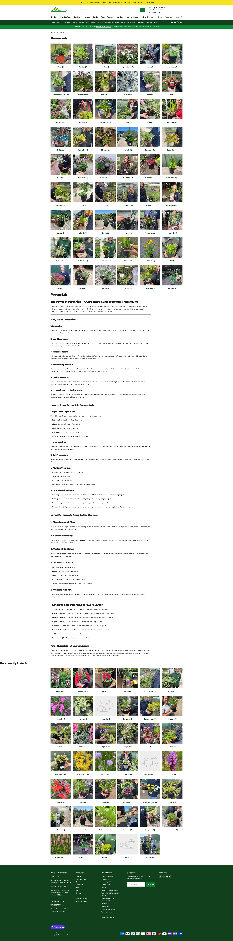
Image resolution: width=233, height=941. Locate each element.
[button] (173, 10)
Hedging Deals (55, 22)
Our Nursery (105, 879)
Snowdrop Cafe (106, 882)
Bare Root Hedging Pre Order (69, 22)
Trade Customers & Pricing (110, 890)
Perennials (86, 17)
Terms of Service (106, 912)
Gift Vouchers (140, 22)
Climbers (116, 22)
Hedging (54, 17)
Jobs (102, 915)
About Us (168, 17)
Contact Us (178, 17)
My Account (105, 904)
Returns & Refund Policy (109, 909)
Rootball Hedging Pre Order (87, 22)
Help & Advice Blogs (108, 898)
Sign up (151, 884)
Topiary (110, 17)
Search (52, 933)
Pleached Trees (65, 17)
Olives (123, 22)
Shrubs (95, 17)
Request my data (60, 933)
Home (53, 33)
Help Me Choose (132, 17)
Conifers (77, 17)
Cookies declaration (107, 918)
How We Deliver (106, 901)
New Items (100, 22)
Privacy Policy (105, 906)
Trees (103, 17)
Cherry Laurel (109, 22)
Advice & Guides (147, 17)
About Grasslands (107, 876)
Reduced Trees (131, 22)
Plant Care (119, 17)
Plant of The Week (151, 22)
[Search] (142, 10)
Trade (160, 17)
